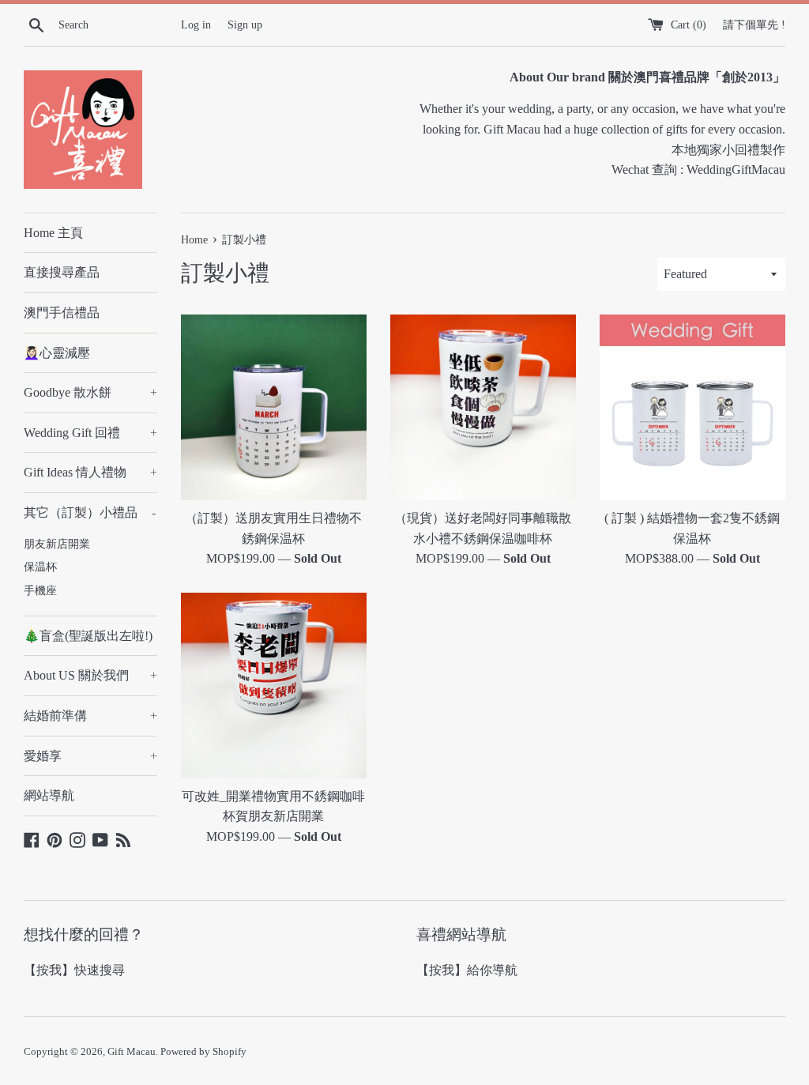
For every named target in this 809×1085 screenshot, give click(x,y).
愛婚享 (90, 756)
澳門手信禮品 (62, 312)
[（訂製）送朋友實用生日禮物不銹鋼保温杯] (274, 407)
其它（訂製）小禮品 (90, 512)
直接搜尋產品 (62, 272)
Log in (196, 24)
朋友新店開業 (57, 544)
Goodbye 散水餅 (90, 392)
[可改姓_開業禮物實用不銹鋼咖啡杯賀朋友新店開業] (274, 685)
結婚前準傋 (90, 715)
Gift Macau (131, 1051)
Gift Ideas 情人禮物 (90, 472)
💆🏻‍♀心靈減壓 (57, 353)
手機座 (40, 591)
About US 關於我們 (90, 675)
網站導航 (49, 795)
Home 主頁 (53, 232)
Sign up (245, 24)
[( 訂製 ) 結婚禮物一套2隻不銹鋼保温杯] (692, 407)
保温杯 (40, 567)
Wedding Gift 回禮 (90, 432)
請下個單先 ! (754, 24)
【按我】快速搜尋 (74, 970)
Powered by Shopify (203, 1051)
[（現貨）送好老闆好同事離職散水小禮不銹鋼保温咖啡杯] (483, 407)
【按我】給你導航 (466, 970)
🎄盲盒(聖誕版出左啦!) (88, 635)
